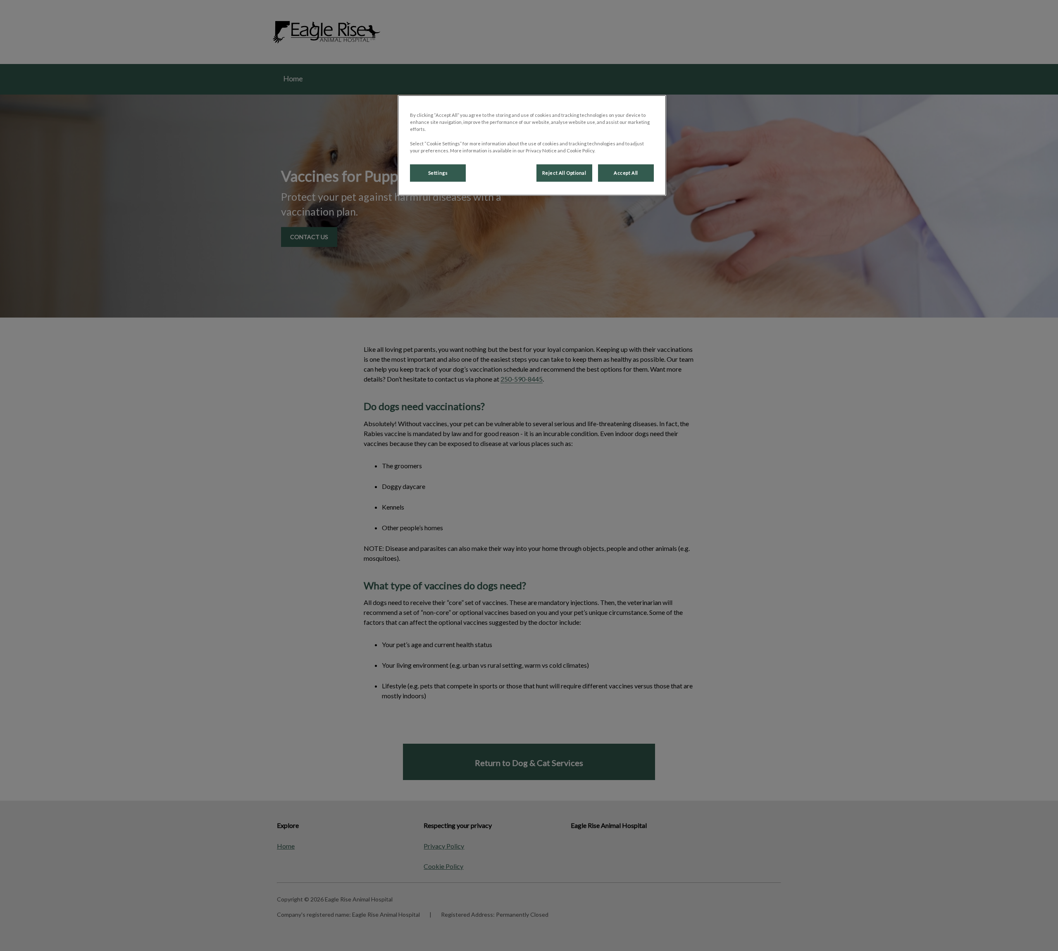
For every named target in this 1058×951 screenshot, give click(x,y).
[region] (532, 145)
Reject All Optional (564, 172)
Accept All (626, 172)
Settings (438, 172)
